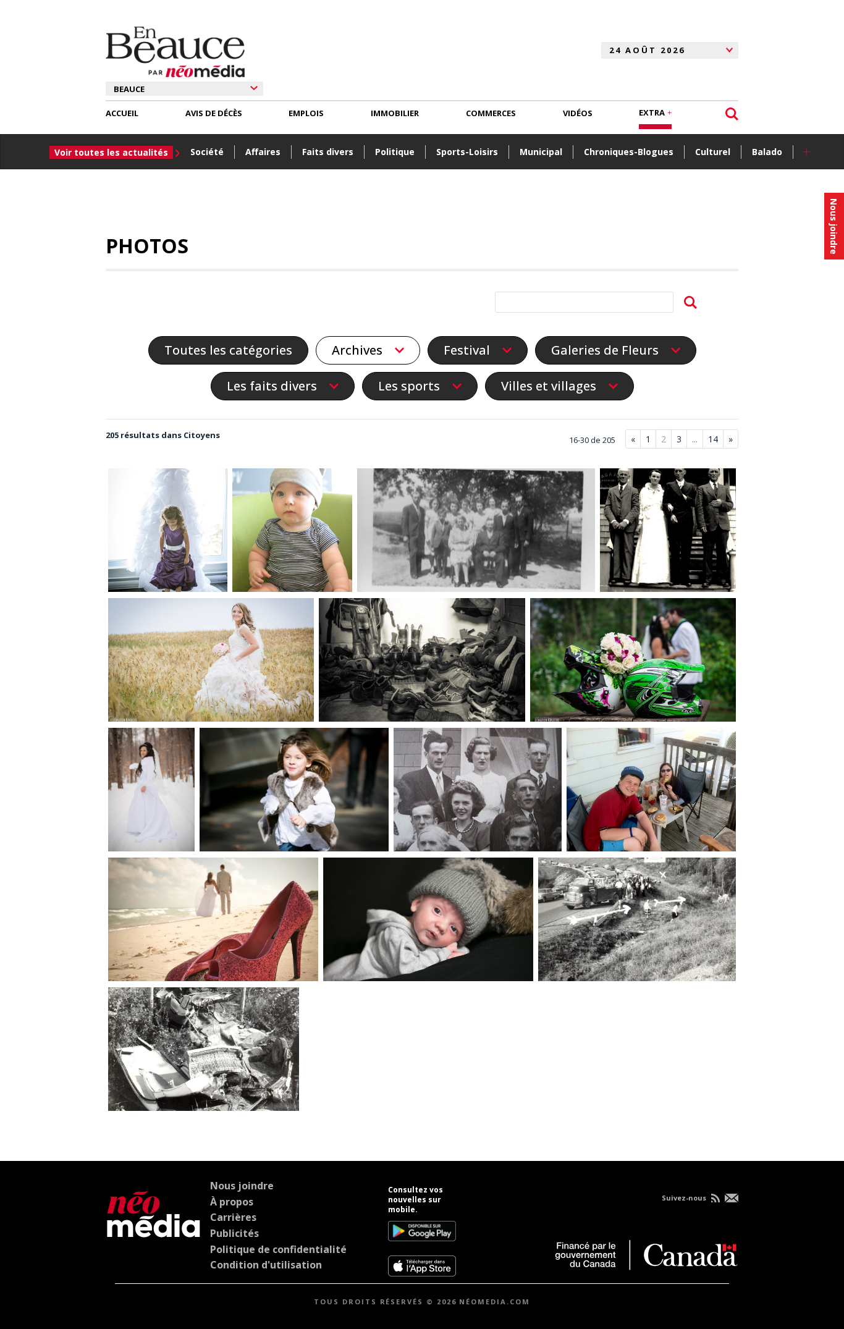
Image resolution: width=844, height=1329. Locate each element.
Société (207, 152)
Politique (395, 152)
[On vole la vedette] (168, 532)
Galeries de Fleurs (605, 350)
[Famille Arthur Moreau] (475, 532)
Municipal (541, 152)
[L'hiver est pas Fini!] (428, 921)
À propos (231, 1202)
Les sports (409, 386)
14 (713, 439)
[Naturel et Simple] (211, 662)
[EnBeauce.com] (153, 1230)
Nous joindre (242, 1185)
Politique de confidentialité (278, 1249)
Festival (467, 350)
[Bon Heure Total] (213, 921)
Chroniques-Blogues (628, 152)
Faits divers (327, 152)
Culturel (712, 152)
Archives (357, 350)
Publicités (234, 1233)
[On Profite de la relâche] (294, 792)
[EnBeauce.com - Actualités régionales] (175, 50)
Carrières (233, 1217)
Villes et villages (548, 386)
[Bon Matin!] (292, 532)
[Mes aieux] (477, 792)
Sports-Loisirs (467, 152)
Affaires (263, 152)
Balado (767, 152)
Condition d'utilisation (266, 1265)
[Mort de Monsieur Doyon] (637, 921)
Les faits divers (272, 386)
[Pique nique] (651, 792)
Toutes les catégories (228, 350)
